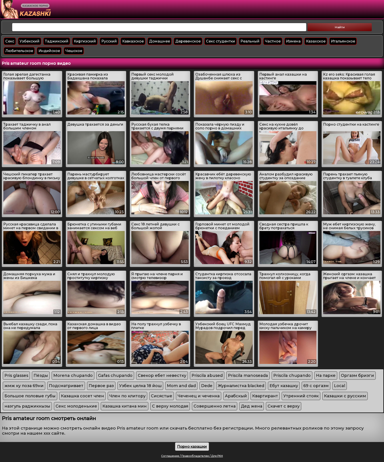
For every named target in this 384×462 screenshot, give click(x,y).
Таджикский (56, 41)
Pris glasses (16, 375)
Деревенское (188, 41)
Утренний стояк (301, 396)
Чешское (73, 51)
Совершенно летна (215, 406)
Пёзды (41, 375)
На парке (326, 375)
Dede (206, 385)
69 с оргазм (316, 385)
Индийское (49, 51)
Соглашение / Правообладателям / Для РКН (192, 456)
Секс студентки (220, 41)
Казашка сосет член (82, 396)
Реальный (250, 41)
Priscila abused (207, 375)
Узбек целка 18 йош (140, 385)
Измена (293, 41)
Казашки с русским (345, 396)
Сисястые (161, 396)
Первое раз (101, 385)
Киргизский (85, 41)
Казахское (316, 41)
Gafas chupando (115, 375)
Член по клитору (127, 396)
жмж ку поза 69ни (24, 385)
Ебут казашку (284, 385)
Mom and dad (181, 385)
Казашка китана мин (124, 406)
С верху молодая (170, 406)
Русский (109, 41)
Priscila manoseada (248, 375)
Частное (273, 41)
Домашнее (159, 41)
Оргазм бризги (357, 375)
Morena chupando (73, 375)
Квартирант (265, 396)
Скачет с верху (284, 406)
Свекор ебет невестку (162, 375)
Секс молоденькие (76, 406)
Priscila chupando (292, 375)
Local (339, 385)
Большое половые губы (30, 396)
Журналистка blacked (241, 385)
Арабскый (236, 396)
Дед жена (251, 406)
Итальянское (343, 41)
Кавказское (133, 41)
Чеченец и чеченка (199, 396)
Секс (9, 41)
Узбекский (30, 41)
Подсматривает (66, 385)
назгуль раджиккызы (27, 406)
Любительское (19, 51)
